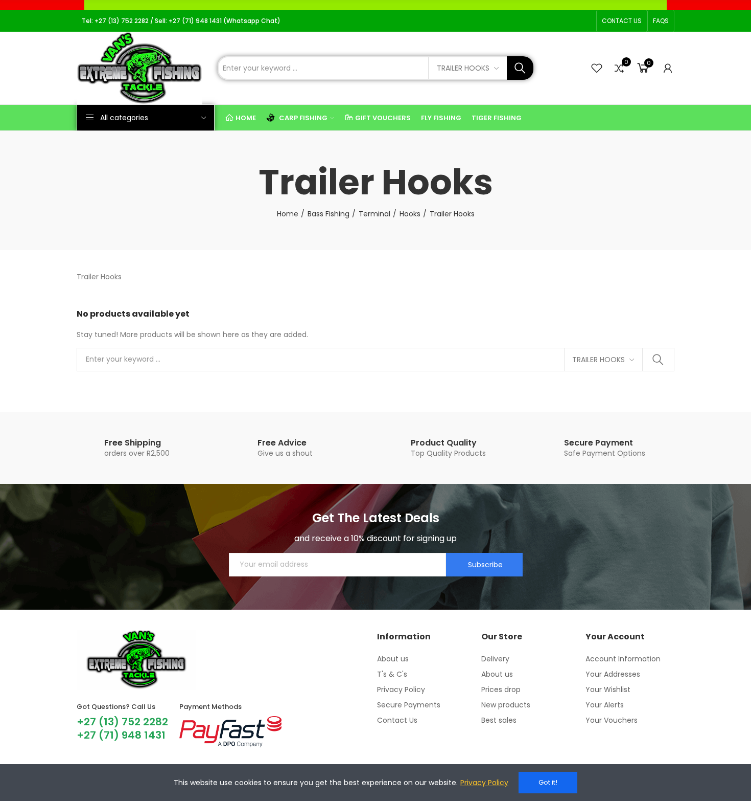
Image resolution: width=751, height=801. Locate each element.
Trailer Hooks (463, 68)
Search (520, 68)
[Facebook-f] (536, 21)
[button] (621, 21)
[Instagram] (553, 21)
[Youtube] (569, 21)
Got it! (547, 782)
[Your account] (667, 68)
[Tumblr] (585, 21)
